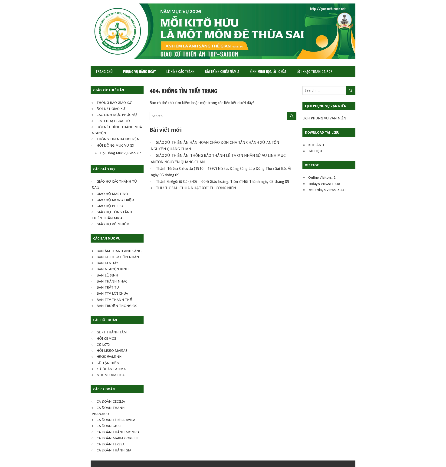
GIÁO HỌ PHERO (110, 206)
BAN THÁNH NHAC (112, 281)
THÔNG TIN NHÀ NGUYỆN (118, 139)
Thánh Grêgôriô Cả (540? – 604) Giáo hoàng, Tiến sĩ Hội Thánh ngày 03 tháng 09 (222, 181)
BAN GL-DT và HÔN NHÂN (118, 257)
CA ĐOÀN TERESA (111, 444)
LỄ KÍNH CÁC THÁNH (180, 71)
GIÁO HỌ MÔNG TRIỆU (115, 200)
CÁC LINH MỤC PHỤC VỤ (117, 115)
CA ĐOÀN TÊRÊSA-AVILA (116, 420)
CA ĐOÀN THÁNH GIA (114, 450)
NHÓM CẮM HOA (111, 375)
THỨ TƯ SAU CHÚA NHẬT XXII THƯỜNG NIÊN (196, 188)
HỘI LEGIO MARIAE (112, 351)
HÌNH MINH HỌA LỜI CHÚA (268, 71)
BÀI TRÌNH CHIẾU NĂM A (222, 71)
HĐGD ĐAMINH (109, 357)
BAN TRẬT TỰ (108, 287)
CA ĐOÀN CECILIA (111, 401)
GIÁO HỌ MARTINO (112, 194)
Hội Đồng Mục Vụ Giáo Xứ (120, 153)
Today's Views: (320, 184)
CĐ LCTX (103, 344)
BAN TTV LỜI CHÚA (112, 293)
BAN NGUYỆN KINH (113, 269)
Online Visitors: (321, 177)
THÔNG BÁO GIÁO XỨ (114, 103)
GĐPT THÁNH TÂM (112, 332)
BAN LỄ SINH (107, 275)
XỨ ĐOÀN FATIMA (111, 369)
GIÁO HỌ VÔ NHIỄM (113, 224)
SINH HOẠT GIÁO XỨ (113, 121)
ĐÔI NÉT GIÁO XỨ (111, 109)
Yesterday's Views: (323, 190)
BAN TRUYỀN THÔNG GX (117, 306)
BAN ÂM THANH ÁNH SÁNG (119, 251)
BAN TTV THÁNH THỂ (114, 300)
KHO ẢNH (316, 145)
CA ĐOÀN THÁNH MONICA (118, 432)
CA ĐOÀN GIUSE (109, 426)
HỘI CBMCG (106, 338)
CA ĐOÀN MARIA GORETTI (117, 438)
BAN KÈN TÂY (107, 263)
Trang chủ (104, 71)
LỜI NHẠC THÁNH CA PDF (314, 71)
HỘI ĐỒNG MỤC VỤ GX (115, 145)
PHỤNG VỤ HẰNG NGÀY (139, 71)
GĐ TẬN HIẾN (108, 363)
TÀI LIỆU (315, 151)
